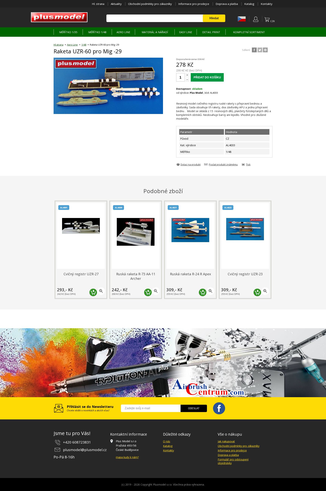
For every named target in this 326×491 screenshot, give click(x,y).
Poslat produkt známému (223, 164)
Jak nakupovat (226, 441)
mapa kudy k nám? (127, 457)
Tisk (248, 164)
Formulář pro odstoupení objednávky (233, 461)
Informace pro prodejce (193, 4)
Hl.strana (58, 44)
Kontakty (266, 4)
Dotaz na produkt (191, 164)
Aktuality (116, 4)
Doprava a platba (227, 4)
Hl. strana (98, 4)
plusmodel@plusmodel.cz (85, 449)
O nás (166, 441)
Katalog (249, 4)
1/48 (83, 44)
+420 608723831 (77, 442)
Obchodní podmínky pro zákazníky (150, 4)
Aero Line (72, 44)
